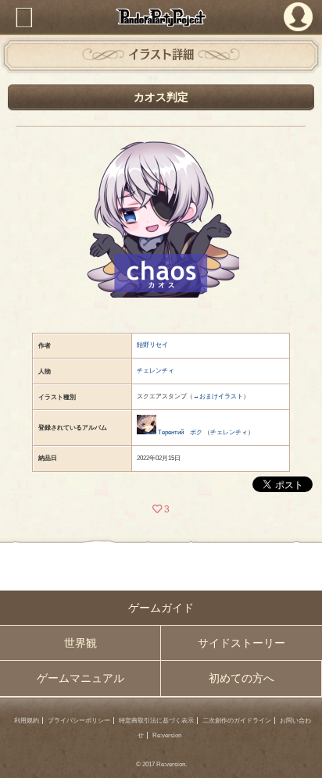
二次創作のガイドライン (236, 720)
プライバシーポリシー (79, 720)
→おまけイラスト (218, 396)
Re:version (166, 735)
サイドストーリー (241, 643)
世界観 (80, 643)
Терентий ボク (180, 432)
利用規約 (26, 720)
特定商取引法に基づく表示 (156, 720)
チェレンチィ (155, 370)
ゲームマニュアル (80, 678)
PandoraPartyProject (161, 17)
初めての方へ (241, 678)
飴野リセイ (152, 344)
